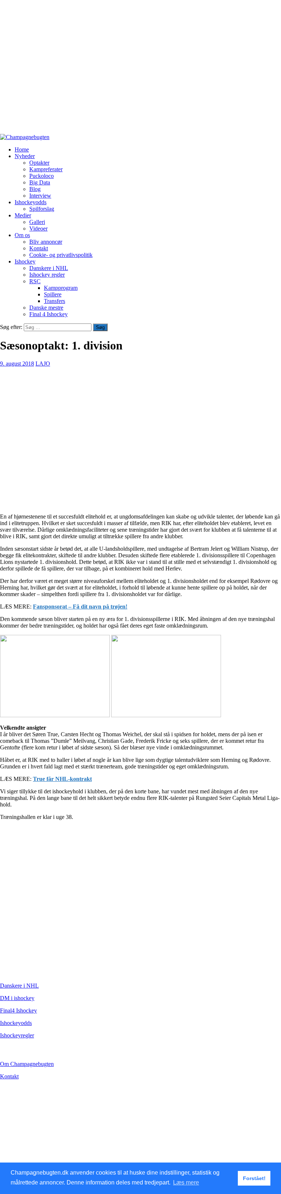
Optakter (39, 163)
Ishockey (25, 261)
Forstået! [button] (254, 1178)
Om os (22, 235)
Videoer (38, 228)
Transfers (54, 301)
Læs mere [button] (186, 1182)
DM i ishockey (17, 998)
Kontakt (38, 248)
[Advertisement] (140, 70)
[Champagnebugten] (24, 137)
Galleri (37, 222)
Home (22, 149)
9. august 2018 (17, 363)
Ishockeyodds (30, 202)
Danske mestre (46, 307)
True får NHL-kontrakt (62, 779)
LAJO (42, 363)
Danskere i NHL (48, 268)
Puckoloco (41, 176)
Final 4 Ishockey (48, 314)
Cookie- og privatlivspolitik (61, 255)
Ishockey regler (47, 275)
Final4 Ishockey (18, 1010)
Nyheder (25, 156)
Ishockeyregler (17, 1035)
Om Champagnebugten (27, 1064)
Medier (23, 215)
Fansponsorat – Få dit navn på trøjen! (80, 606)
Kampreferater (46, 169)
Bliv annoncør (45, 242)
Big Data (39, 182)
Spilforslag (41, 209)
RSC (35, 281)
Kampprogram (61, 288)
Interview (40, 195)
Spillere (52, 294)
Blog (35, 189)
